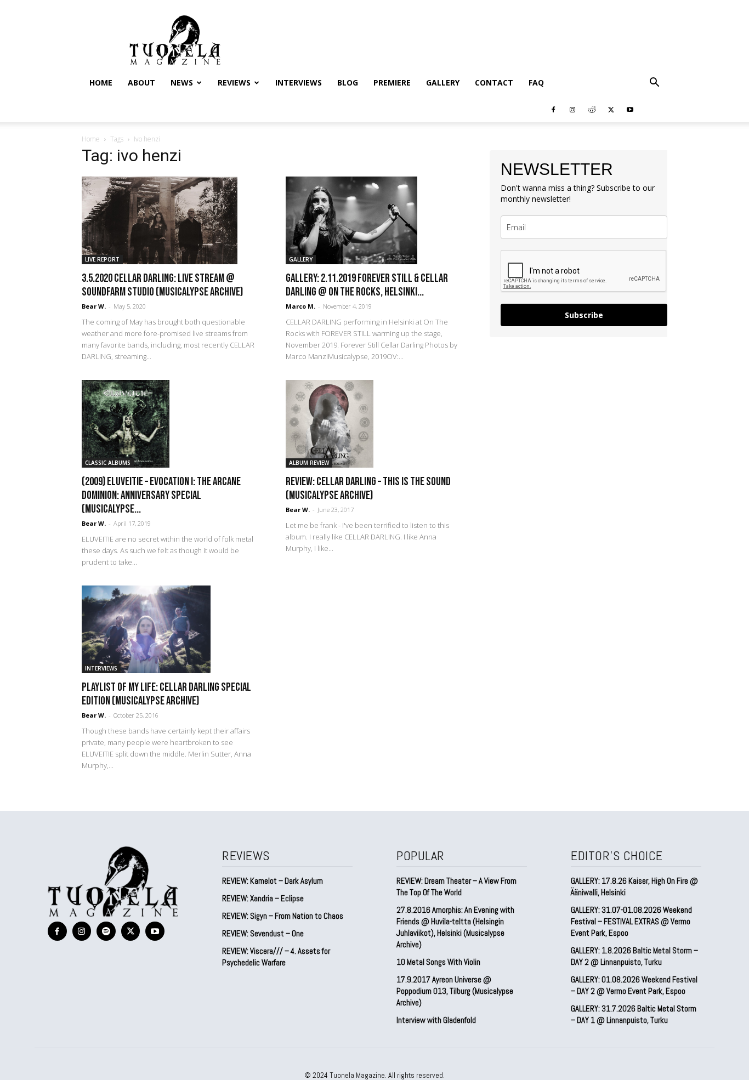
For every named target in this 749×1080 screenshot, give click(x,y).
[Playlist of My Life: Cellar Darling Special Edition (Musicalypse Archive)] (170, 629)
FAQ (536, 82)
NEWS (182, 82)
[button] (654, 82)
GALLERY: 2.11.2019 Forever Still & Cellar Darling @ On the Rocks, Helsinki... (367, 285)
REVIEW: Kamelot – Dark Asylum (272, 881)
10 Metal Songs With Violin (438, 962)
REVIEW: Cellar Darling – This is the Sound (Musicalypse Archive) (368, 488)
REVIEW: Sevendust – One (263, 933)
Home (100, 82)
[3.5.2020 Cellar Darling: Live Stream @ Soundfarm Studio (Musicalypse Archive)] (170, 220)
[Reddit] (591, 109)
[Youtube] (630, 109)
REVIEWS (234, 82)
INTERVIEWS (298, 82)
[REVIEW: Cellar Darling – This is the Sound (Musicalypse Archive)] (374, 424)
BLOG (347, 82)
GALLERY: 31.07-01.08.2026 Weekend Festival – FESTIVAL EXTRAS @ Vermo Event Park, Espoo (631, 921)
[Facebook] (553, 109)
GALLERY (442, 82)
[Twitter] (611, 109)
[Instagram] (572, 109)
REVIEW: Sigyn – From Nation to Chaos (282, 916)
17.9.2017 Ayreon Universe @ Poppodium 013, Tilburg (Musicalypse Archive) (454, 991)
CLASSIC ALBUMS (107, 463)
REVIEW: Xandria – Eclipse (263, 898)
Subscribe (584, 315)
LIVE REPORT (102, 259)
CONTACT (494, 82)
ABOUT (141, 82)
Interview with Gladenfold (436, 1020)
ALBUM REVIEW (309, 463)
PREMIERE (392, 82)
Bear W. (94, 306)
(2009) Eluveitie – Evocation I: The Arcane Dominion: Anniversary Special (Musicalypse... (161, 495)
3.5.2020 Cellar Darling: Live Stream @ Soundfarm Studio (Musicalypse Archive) (162, 285)
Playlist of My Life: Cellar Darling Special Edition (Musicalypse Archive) (166, 694)
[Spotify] (106, 931)
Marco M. (300, 306)
